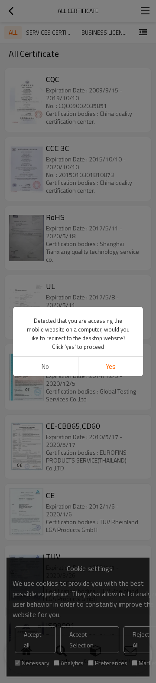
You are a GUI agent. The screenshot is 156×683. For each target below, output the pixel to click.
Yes (111, 366)
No (45, 366)
